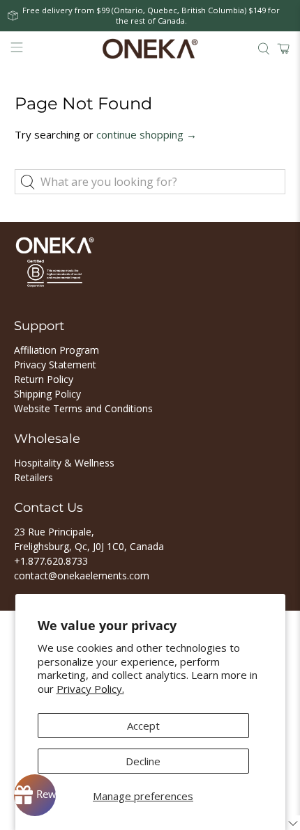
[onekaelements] (150, 49)
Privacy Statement (55, 364)
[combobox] (150, 181)
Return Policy (43, 379)
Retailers (33, 477)
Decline (143, 761)
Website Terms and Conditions (83, 408)
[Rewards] (35, 795)
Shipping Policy (47, 393)
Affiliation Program (56, 350)
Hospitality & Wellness (64, 462)
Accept (143, 726)
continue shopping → (146, 134)
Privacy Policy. (90, 689)
